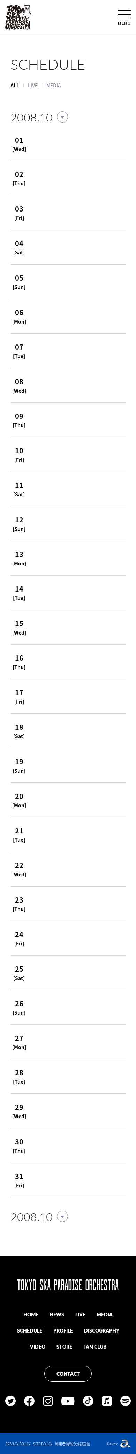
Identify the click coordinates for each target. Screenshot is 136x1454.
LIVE (33, 85)
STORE (64, 1346)
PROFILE (63, 1330)
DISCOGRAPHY (101, 1330)
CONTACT (68, 1373)
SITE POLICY (42, 1443)
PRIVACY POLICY (17, 1443)
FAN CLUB (94, 1346)
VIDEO (37, 1346)
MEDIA (53, 85)
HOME (30, 1314)
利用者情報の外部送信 (72, 1443)
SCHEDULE (29, 1330)
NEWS (57, 1314)
